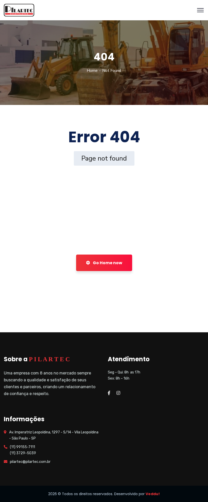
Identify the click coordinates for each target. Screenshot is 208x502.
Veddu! (153, 493)
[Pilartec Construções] (19, 10)
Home (92, 70)
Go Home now (107, 263)
